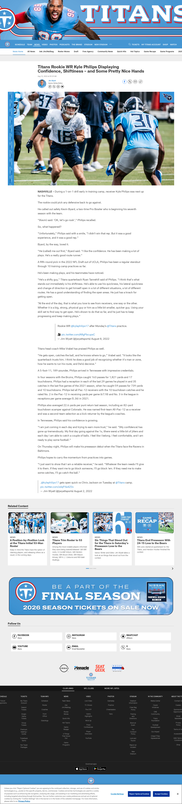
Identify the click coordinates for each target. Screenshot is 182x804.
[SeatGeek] (100, 668)
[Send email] (135, 83)
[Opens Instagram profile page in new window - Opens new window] (58, 86)
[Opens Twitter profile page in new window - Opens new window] (54, 86)
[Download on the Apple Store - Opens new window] (81, 769)
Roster (44, 705)
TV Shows (88, 705)
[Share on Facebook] (124, 83)
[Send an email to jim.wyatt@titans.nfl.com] (62, 86)
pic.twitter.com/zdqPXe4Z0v (57, 486)
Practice (111, 705)
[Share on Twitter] (130, 83)
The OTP (88, 709)
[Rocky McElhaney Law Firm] (118, 668)
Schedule (44, 701)
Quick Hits (66, 718)
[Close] (178, 794)
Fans (111, 714)
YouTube (88, 738)
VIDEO (88, 696)
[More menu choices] (111, 44)
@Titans (111, 325)
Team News (66, 701)
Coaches (45, 709)
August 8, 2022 (100, 338)
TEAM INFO (45, 696)
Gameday (111, 701)
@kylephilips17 (80, 325)
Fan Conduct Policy (133, 732)
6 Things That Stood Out (66, 736)
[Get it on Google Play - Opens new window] (99, 770)
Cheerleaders (111, 709)
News (66, 696)
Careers (178, 705)
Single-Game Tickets (24, 716)
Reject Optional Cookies (139, 794)
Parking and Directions (133, 716)
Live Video (88, 701)
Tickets (24, 696)
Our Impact (155, 732)
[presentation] (173, 569)
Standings (44, 720)
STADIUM (133, 696)
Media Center (155, 701)
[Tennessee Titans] (91, 781)
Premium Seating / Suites (24, 732)
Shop (178, 745)
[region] (91, 794)
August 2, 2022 (83, 491)
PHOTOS (111, 696)
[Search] (130, 44)
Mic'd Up (88, 720)
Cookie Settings (117, 794)
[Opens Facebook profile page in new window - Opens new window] (50, 86)
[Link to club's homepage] (7, 44)
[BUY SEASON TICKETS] (91, 596)
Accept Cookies (161, 794)
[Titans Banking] (82, 668)
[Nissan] (64, 668)
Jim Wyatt (52, 80)
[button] (87, 568)
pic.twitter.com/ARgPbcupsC (78, 334)
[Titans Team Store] (91, 677)
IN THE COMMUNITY (155, 696)
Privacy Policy (24, 801)
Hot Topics (66, 723)
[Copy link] (140, 81)
